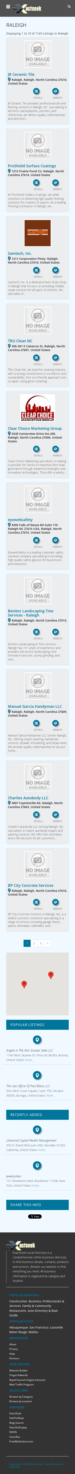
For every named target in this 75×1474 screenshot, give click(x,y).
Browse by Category (21, 1396)
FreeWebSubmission (21, 1441)
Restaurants (17, 1311)
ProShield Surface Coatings (32, 165)
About (12, 1344)
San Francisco (39, 1327)
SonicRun (14, 1437)
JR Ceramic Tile (21, 74)
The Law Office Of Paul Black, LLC (28, 1086)
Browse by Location (20, 1401)
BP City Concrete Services (31, 885)
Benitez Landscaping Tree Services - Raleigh (30, 613)
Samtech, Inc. (20, 253)
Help (12, 1354)
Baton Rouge (18, 1332)
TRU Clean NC (20, 340)
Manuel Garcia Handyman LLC (35, 706)
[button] (8, 6)
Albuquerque (18, 1327)
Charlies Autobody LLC (28, 797)
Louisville (56, 1327)
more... (29, 1060)
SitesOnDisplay (18, 1427)
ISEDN (13, 1432)
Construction (18, 1301)
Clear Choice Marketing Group (35, 428)
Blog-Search (16, 1423)
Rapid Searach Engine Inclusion (27, 1380)
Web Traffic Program (21, 1384)
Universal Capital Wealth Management (31, 1140)
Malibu (33, 1332)
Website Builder (18, 1370)
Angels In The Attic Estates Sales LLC (29, 1050)
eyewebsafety (20, 519)
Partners (14, 1358)
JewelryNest (13, 1176)
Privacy (13, 1349)
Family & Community (36, 1306)
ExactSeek (15, 1413)
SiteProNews (16, 1418)
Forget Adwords (18, 1375)
